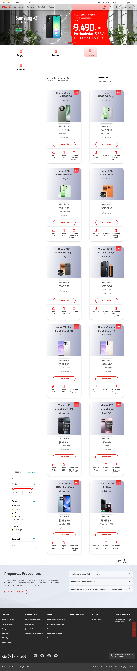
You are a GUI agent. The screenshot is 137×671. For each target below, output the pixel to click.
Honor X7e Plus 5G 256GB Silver (64, 329)
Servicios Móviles (8, 620)
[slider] (13, 489)
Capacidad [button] (16, 539)
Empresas (27, 2)
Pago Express (105, 2)
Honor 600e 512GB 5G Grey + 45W (106, 95)
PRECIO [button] (14, 484)
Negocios (16, 2)
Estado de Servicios (53, 638)
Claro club (5, 633)
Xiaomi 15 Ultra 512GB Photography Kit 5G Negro (106, 485)
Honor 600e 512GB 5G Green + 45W (64, 173)
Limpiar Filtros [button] (31, 472)
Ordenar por (103, 78)
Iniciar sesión (96, 620)
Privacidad (114, 667)
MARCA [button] (14, 501)
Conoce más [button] (64, 144)
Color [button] (14, 545)
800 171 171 (119, 657)
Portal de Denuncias (101, 667)
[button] (104, 7)
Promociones (6, 642)
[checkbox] (23, 506)
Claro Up (5, 638)
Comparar (65, 137)
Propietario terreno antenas (34, 633)
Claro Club (41, 7)
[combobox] (111, 81)
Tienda (29, 7)
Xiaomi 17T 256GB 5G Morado (107, 407)
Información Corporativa (33, 620)
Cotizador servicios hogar (55, 624)
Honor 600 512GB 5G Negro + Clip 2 (64, 251)
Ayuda (51, 7)
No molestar (51, 629)
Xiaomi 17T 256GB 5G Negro (64, 407)
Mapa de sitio (87, 667)
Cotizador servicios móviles (56, 620)
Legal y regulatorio (127, 667)
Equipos (5, 629)
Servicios (17, 7)
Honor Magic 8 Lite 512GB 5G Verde (64, 95)
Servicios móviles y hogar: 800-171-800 (123, 621)
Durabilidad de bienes (54, 633)
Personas (6, 2)
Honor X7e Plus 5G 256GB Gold (106, 329)
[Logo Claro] (6, 6)
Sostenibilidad (29, 624)
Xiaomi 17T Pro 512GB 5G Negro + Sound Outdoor (106, 251)
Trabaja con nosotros (32, 638)
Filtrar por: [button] (17, 472)
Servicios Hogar (7, 624)
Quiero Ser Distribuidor (33, 629)
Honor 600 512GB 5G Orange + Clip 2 (106, 173)
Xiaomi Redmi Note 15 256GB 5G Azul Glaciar (64, 485)
